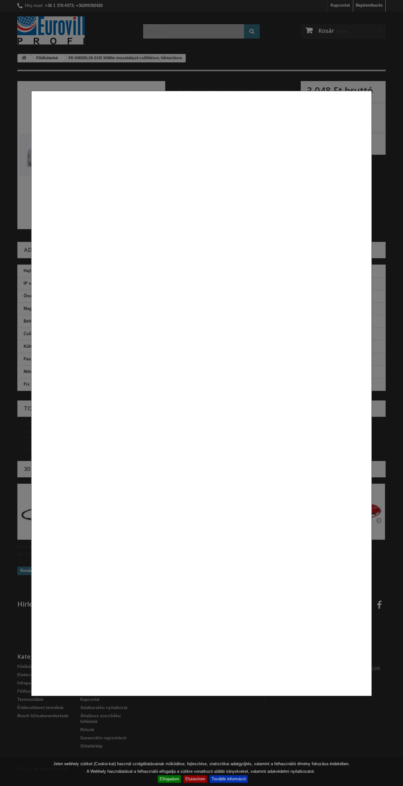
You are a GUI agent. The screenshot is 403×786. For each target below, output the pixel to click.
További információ (229, 779)
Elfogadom (169, 779)
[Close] (369, 699)
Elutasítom (195, 779)
